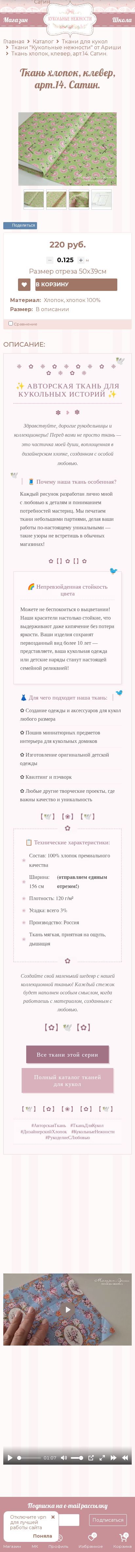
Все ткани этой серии (67, 1054)
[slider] (29, 1458)
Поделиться (23, 225)
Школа (122, 19)
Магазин (15, 19)
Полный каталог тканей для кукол (67, 1080)
